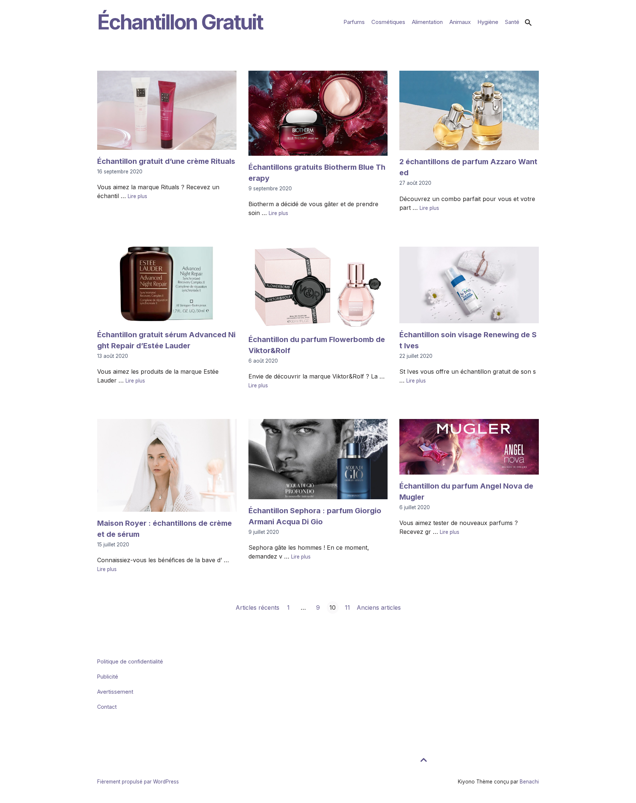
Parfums (354, 21)
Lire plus (137, 196)
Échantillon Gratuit (180, 22)
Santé (512, 21)
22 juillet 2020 (415, 356)
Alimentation (427, 21)
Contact (107, 707)
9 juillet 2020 (263, 532)
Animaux (460, 21)
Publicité (107, 676)
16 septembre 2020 (119, 172)
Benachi (529, 782)
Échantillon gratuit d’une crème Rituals (166, 161)
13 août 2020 (112, 356)
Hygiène (487, 21)
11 (347, 608)
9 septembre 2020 (270, 188)
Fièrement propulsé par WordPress (138, 782)
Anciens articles (379, 607)
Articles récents (257, 607)
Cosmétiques (388, 21)
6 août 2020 (263, 361)
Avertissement (115, 691)
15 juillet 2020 (113, 544)
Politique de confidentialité (130, 661)
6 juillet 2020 (414, 507)
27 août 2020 (415, 183)
